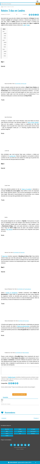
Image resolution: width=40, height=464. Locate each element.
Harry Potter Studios (33, 122)
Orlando (20, 429)
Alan (2, 400)
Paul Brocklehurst (28, 289)
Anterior (4, 418)
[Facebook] (11, 445)
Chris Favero (26, 320)
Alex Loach (24, 83)
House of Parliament (12, 292)
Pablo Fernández (26, 352)
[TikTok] (29, 445)
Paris (20, 433)
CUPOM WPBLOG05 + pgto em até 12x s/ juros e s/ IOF (20, 462)
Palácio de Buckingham (23, 326)
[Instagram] (14, 445)
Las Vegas (20, 431)
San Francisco (33, 431)
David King (22, 252)
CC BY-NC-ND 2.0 (18, 83)
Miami (7, 431)
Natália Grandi (11, 377)
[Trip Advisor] (22, 445)
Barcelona (33, 433)
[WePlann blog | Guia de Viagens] (7, 1)
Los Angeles (33, 429)
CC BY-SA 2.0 (21, 320)
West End (4, 256)
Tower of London (26, 189)
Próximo (36, 418)
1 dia (24, 25)
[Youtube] (18, 445)
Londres (7, 435)
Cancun (7, 433)
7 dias (27, 25)
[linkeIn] (25, 445)
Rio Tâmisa (9, 229)
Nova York (7, 429)
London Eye (12, 156)
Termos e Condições (20, 449)
